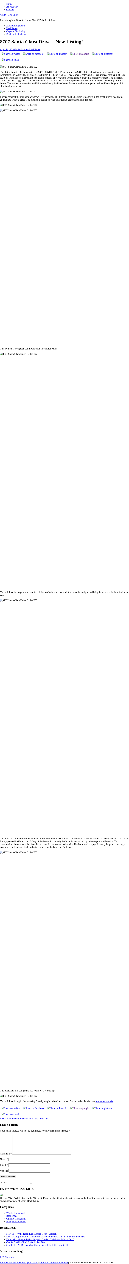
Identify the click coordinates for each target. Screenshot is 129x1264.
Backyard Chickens (16, 34)
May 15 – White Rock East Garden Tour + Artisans (31, 1233)
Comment (6, 1153)
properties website (104, 1101)
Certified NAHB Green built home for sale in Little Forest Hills (37, 1245)
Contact (10, 9)
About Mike (12, 6)
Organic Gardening (15, 31)
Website (4, 1170)
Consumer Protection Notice (53, 1262)
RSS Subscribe (7, 1257)
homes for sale (25, 1118)
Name (4, 1159)
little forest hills (41, 1118)
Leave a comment (9, 1118)
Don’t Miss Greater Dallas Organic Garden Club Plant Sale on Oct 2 (40, 1239)
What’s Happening (15, 25)
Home (9, 4)
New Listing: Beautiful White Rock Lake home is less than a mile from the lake (45, 1236)
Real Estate (11, 28)
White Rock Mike (9, 15)
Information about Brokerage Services (19, 1262)
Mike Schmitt (22, 49)
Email (4, 1165)
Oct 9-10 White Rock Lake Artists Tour (26, 1242)
